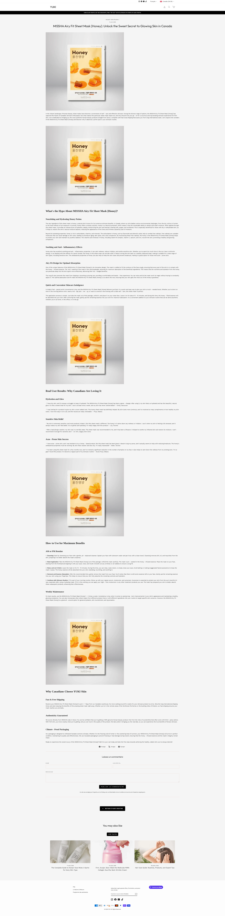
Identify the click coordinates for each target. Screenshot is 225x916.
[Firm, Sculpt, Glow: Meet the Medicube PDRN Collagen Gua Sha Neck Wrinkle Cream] (112, 851)
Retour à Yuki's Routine (114, 808)
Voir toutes (112, 834)
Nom (47, 763)
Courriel (117, 763)
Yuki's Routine (114, 19)
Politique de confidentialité (108, 792)
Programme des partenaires (80, 892)
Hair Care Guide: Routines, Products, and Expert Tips (154, 868)
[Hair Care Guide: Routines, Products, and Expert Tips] (155, 851)
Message (49, 771)
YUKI (53, 7)
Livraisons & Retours (78, 889)
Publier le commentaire (112, 786)
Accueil (108, 19)
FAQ (74, 887)
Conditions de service (125, 792)
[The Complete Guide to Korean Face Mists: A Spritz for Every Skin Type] (70, 851)
